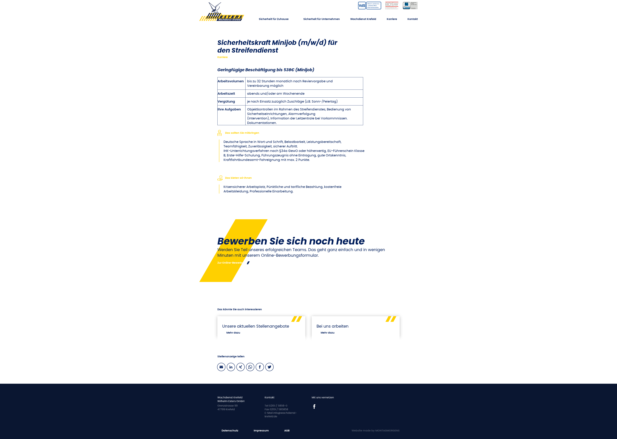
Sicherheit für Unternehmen (321, 19)
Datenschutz (230, 430)
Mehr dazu (233, 333)
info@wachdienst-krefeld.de (281, 414)
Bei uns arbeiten (333, 326)
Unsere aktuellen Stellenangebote (255, 326)
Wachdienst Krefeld (363, 19)
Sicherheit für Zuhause (274, 19)
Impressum (261, 430)
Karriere (392, 19)
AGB (287, 430)
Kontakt (412, 19)
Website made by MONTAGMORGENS (376, 430)
